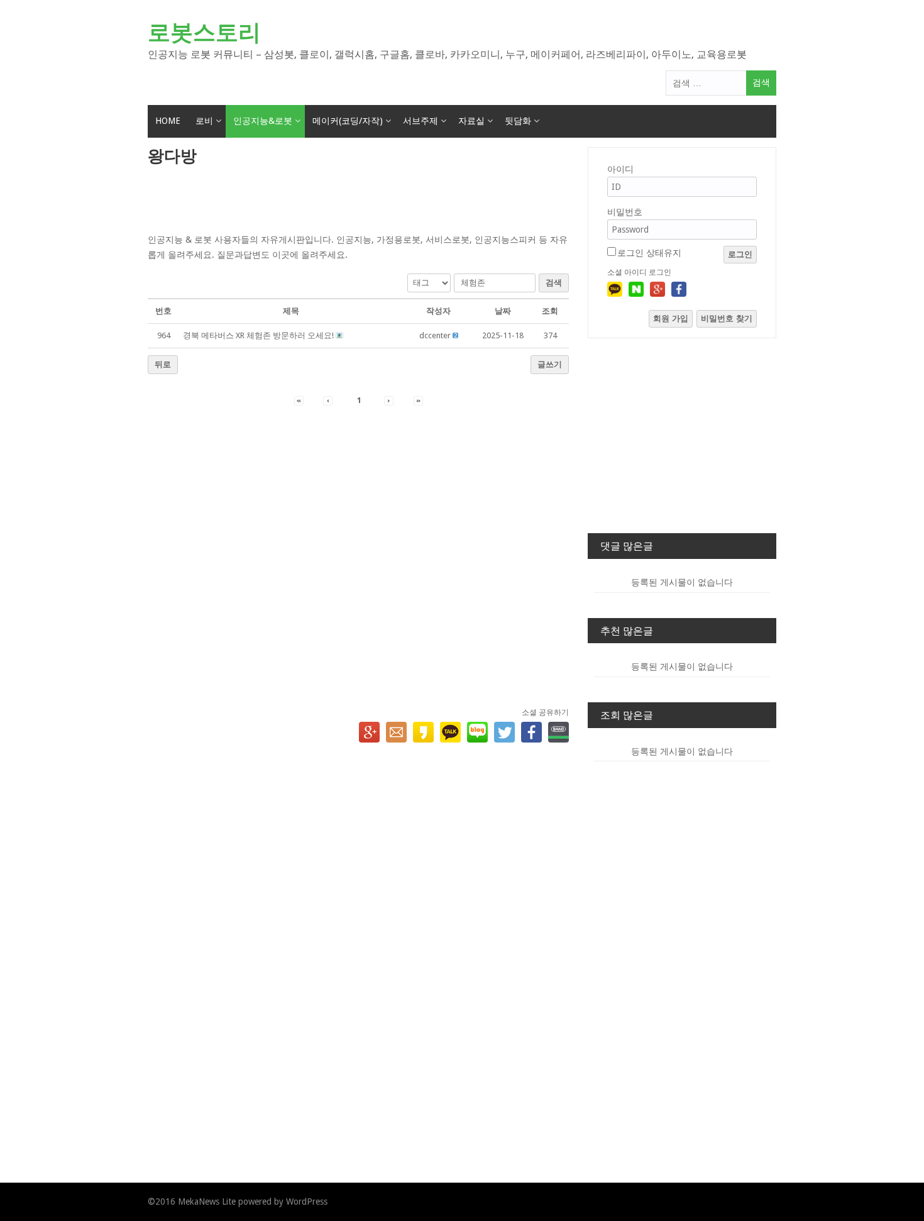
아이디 (620, 169)
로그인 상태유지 (649, 253)
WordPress (306, 1201)
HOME (167, 121)
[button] (435, 335)
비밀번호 (624, 212)
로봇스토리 (204, 32)
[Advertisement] (358, 200)
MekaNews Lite (207, 1201)
